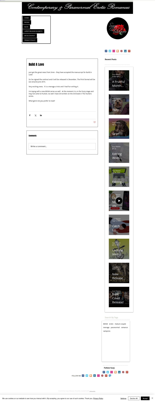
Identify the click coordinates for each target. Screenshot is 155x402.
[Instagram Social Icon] (114, 51)
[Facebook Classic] (106, 51)
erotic (111, 324)
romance (124, 327)
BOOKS (26, 22)
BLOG (26, 27)
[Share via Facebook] (30, 115)
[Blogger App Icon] (117, 51)
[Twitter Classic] (110, 51)
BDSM (105, 324)
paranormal (115, 327)
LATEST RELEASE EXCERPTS (33, 31)
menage (106, 327)
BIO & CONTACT (29, 36)
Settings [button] (123, 398)
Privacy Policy (98, 398)
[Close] (152, 398)
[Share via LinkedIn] (41, 115)
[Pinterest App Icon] (121, 51)
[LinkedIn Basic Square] (125, 51)
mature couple (120, 324)
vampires (106, 331)
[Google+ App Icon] (129, 51)
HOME (26, 18)
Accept (145, 398)
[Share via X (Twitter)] (35, 115)
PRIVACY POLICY (29, 40)
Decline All (134, 398)
